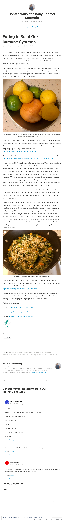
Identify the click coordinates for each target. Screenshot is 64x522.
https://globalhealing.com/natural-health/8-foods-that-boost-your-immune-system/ (28, 158)
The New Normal (8, 381)
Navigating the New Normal (52, 381)
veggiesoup (26, 355)
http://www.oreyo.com (11, 444)
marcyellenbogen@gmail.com (14, 440)
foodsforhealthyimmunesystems (33, 352)
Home (28, 27)
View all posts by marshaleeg (38, 372)
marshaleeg (7, 46)
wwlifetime (42, 355)
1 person (12, 451)
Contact (35, 27)
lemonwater (48, 352)
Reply (8, 454)
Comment (55, 502)
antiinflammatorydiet (15, 352)
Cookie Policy (30, 519)
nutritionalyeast (7, 355)
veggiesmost (17, 355)
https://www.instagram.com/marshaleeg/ (22, 312)
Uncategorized (18, 46)
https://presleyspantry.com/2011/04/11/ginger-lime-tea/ (20, 289)
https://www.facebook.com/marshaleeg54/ (23, 307)
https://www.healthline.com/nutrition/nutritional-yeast (20, 151)
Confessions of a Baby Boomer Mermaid (32, 16)
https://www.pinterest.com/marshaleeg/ (21, 316)
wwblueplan (34, 355)
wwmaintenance (52, 355)
